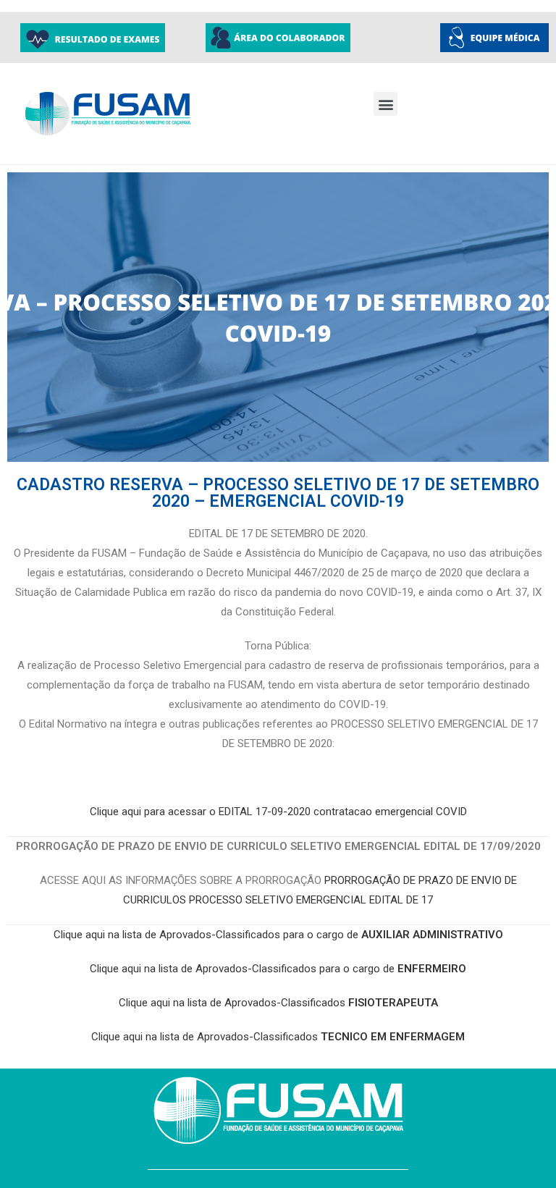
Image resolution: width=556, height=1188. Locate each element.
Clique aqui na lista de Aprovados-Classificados (278, 1002)
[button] (385, 104)
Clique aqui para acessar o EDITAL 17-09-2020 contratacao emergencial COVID (278, 811)
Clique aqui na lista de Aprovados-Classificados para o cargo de (278, 934)
